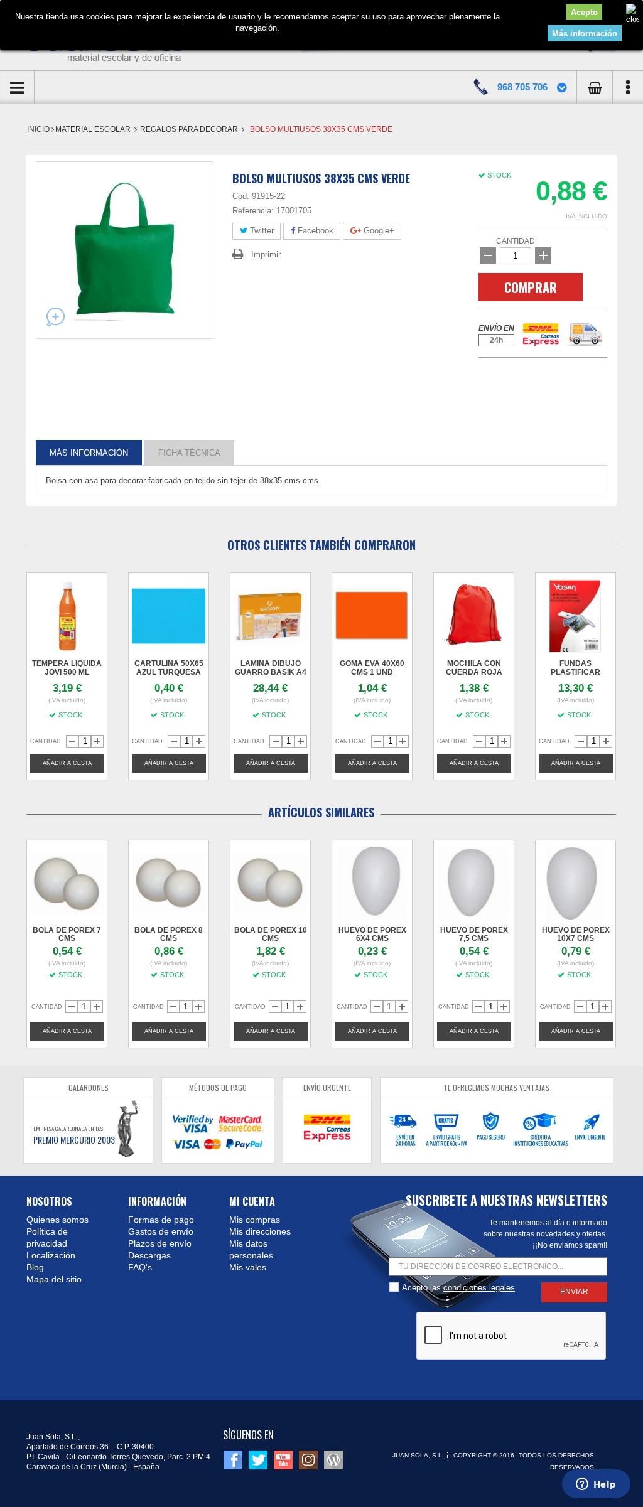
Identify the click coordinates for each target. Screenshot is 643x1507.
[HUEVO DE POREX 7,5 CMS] (474, 883)
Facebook (314, 230)
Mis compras (254, 1220)
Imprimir (266, 254)
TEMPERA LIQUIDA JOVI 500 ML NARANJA (67, 672)
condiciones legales (479, 1287)
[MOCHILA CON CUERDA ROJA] (474, 616)
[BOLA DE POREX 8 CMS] (168, 883)
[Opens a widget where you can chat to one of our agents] (595, 1485)
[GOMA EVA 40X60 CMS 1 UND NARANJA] (372, 616)
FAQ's (140, 1267)
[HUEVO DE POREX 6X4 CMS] (372, 883)
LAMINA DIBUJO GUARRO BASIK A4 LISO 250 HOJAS (270, 672)
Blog (35, 1267)
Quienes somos (57, 1220)
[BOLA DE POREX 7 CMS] (67, 883)
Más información (584, 33)
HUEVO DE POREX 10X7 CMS (576, 934)
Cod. (240, 196)
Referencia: (253, 210)
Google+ (377, 230)
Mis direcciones (260, 1231)
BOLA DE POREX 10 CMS (270, 934)
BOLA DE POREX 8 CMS (168, 934)
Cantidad (515, 241)
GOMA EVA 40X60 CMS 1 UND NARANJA (372, 672)
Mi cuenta (252, 1201)
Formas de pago (161, 1220)
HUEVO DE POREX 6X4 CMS (372, 934)
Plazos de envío (160, 1243)
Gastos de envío (160, 1231)
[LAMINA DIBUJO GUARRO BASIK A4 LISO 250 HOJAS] (270, 616)
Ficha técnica (189, 452)
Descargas (149, 1255)
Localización (50, 1255)
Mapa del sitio (54, 1279)
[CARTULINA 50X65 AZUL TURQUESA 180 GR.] (168, 616)
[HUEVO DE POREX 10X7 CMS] (575, 883)
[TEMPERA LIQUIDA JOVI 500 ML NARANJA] (67, 616)
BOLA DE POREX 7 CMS (67, 934)
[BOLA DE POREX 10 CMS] (270, 883)
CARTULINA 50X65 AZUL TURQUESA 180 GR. (168, 672)
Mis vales (247, 1267)
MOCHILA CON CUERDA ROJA (474, 668)
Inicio (39, 129)
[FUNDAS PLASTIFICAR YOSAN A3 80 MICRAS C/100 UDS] (575, 616)
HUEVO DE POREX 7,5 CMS (474, 934)
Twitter (260, 230)
